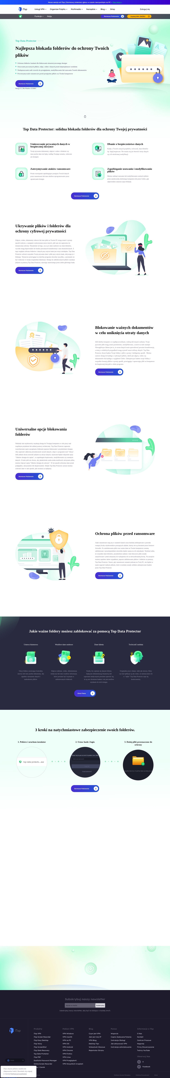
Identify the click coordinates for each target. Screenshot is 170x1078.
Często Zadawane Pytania (121, 1037)
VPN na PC (67, 1040)
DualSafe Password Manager (45, 1060)
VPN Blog (92, 1040)
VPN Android (68, 1047)
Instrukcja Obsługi (118, 1040)
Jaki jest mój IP (95, 1037)
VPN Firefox (67, 1054)
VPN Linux (67, 1057)
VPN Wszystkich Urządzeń (73, 1064)
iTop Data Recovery (41, 1050)
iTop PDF (37, 1057)
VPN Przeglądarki (70, 1060)
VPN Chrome (68, 1050)
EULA (156, 1075)
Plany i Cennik (39, 1067)
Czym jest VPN (94, 1034)
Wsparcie (114, 1034)
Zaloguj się (145, 9)
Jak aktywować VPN (119, 1044)
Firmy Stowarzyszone (145, 1047)
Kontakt (140, 1037)
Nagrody (140, 1044)
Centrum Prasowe (144, 1040)
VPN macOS (67, 1037)
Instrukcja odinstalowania (121, 1047)
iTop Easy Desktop (41, 1040)
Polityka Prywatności (142, 1075)
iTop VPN (37, 1034)
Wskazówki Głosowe (97, 1047)
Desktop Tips (94, 1044)
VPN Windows (68, 1034)
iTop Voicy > (117, 2)
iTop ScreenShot (40, 1047)
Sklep (112, 9)
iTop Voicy (38, 1044)
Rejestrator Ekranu (96, 1050)
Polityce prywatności (18, 1074)
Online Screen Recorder (43, 1064)
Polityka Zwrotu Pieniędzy (122, 1075)
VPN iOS (66, 1044)
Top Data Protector (41, 1054)
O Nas (139, 1034)
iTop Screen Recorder (42, 1037)
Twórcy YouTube (143, 1050)
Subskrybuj (100, 1005)
